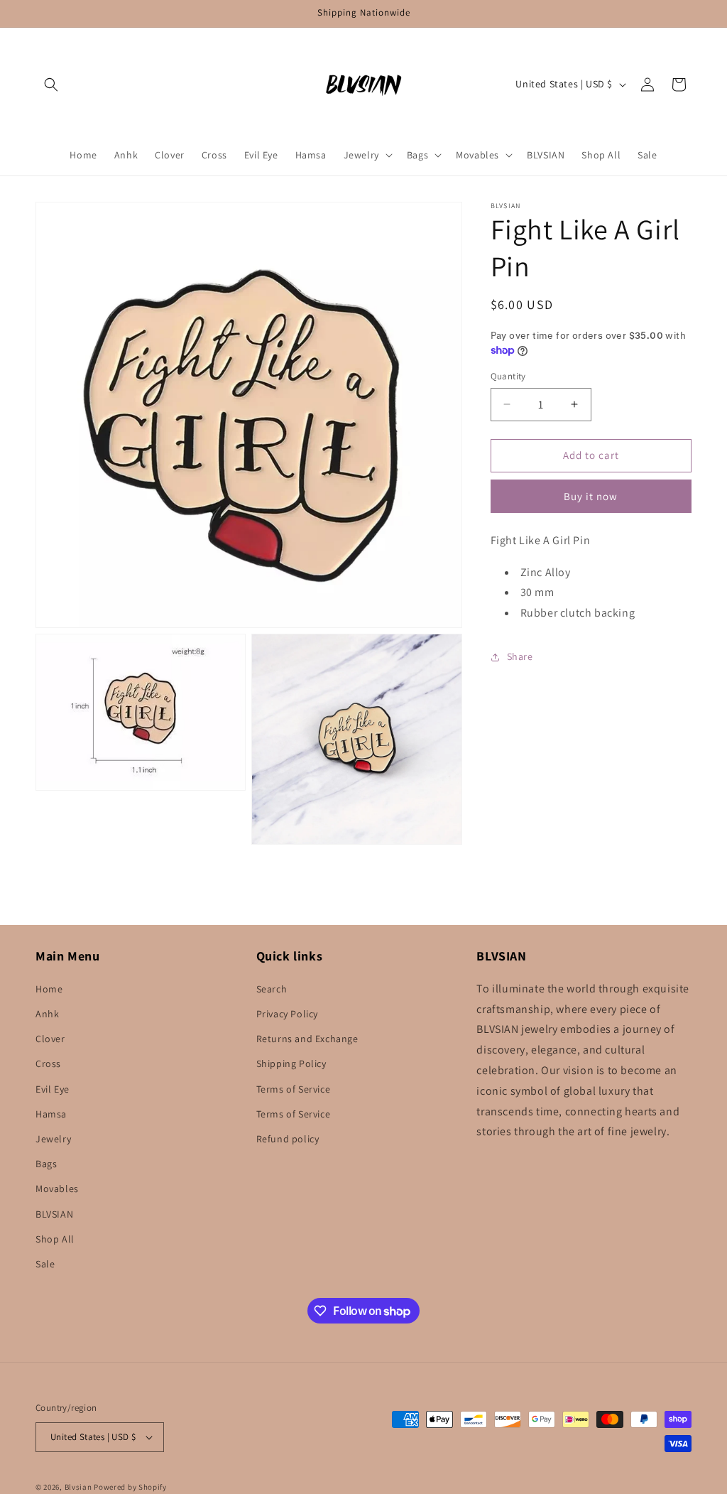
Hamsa (51, 1114)
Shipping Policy (291, 1063)
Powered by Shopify (130, 1487)
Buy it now (591, 496)
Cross (48, 1063)
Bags (46, 1163)
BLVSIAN (54, 1214)
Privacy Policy (287, 1013)
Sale (45, 1263)
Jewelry (53, 1138)
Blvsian (78, 1487)
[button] (51, 84)
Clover (50, 1038)
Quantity (508, 376)
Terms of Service (293, 1089)
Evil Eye (52, 1089)
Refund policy (287, 1138)
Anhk (47, 1013)
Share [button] (520, 656)
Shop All (55, 1239)
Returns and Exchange (307, 1038)
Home (48, 989)
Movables (57, 1188)
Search (272, 989)
